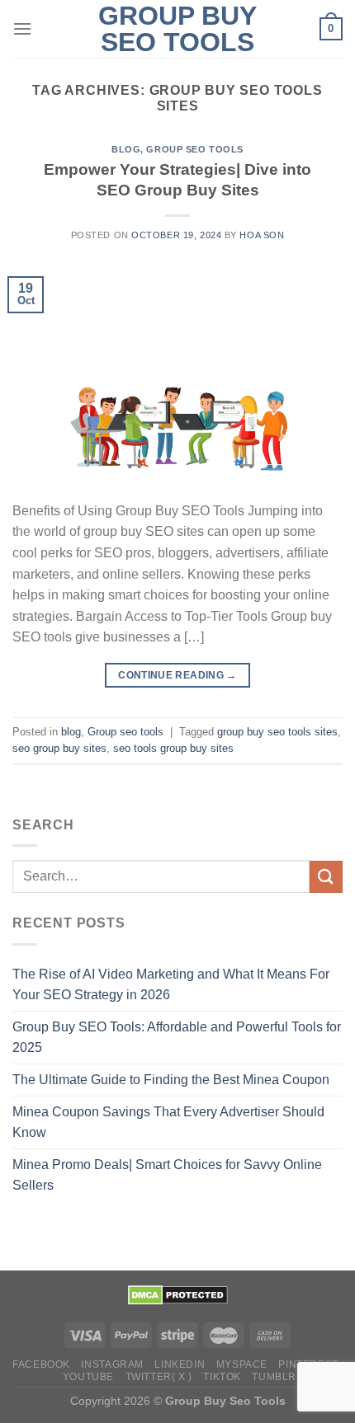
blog (125, 149)
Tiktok (222, 1377)
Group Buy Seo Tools (177, 28)
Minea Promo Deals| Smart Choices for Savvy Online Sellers (167, 1175)
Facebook (41, 1364)
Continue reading (177, 675)
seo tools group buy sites (173, 748)
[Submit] (326, 877)
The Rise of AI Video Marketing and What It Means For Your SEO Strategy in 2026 (170, 985)
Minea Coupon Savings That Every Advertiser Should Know (168, 1122)
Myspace (241, 1364)
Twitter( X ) (158, 1377)
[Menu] (22, 28)
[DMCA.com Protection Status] (178, 1293)
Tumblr (274, 1377)
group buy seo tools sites (277, 732)
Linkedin (179, 1364)
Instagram (112, 1364)
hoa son (261, 235)
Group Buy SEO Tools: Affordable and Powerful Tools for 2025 (176, 1037)
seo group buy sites (59, 748)
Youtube (88, 1377)
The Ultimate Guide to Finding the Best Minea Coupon (170, 1080)
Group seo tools (194, 149)
